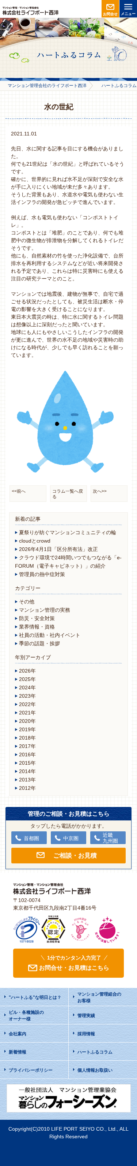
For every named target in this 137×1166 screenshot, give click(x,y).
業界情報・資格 (37, 627)
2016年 (27, 754)
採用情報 (86, 1033)
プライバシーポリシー (31, 1070)
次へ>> (100, 491)
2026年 (27, 671)
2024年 (27, 687)
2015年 (27, 763)
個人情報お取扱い (95, 1070)
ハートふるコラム (95, 1052)
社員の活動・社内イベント (49, 635)
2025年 (27, 679)
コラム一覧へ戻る (67, 494)
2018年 (27, 738)
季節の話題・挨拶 (39, 643)
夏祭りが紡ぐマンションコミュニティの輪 (67, 532)
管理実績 (86, 1015)
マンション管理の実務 (44, 610)
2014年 (27, 771)
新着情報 (17, 1052)
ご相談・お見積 (75, 855)
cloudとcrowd (34, 541)
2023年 (27, 696)
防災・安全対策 (37, 618)
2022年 (27, 704)
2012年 (27, 788)
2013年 (27, 780)
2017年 (27, 746)
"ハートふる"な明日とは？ (35, 997)
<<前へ (19, 491)
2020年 (27, 721)
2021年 (27, 713)
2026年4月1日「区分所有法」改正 (58, 549)
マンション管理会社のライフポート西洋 (47, 85)
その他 (26, 601)
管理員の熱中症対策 (42, 574)
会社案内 (17, 1033)
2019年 (27, 729)
